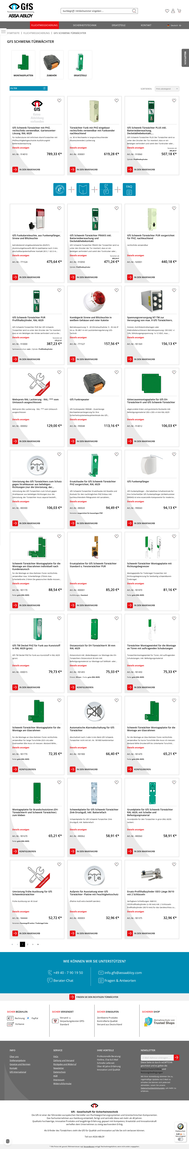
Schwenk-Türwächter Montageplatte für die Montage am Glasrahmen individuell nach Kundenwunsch (36, 566)
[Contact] (106, 186)
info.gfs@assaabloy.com (123, 972)
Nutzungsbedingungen (152, 1072)
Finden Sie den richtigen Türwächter (97, 997)
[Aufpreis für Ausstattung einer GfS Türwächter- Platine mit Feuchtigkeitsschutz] (94, 875)
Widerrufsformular (62, 1083)
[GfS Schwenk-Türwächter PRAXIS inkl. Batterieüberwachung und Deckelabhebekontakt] (94, 219)
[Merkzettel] (167, 11)
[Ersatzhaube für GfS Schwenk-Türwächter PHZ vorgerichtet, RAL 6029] (94, 465)
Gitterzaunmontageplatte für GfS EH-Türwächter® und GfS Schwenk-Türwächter (151, 401)
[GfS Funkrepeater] (94, 383)
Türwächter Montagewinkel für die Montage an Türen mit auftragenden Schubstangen (151, 647)
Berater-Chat (63, 980)
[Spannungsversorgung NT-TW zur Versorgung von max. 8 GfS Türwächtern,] (152, 301)
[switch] (180, 1139)
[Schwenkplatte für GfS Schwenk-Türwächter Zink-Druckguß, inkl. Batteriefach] (94, 793)
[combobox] (96, 11)
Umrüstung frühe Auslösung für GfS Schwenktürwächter (32, 893)
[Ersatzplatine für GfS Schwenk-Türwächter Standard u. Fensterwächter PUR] (94, 547)
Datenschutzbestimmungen (153, 1088)
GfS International (18, 1072)
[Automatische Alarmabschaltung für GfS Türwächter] (94, 711)
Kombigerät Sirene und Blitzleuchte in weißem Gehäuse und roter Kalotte (91, 319)
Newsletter (58, 1068)
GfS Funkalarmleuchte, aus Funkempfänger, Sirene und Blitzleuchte (36, 237)
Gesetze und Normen (20, 1064)
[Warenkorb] (179, 11)
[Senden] (176, 1058)
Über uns (14, 1056)
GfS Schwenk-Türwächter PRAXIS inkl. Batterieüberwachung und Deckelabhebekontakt (90, 238)
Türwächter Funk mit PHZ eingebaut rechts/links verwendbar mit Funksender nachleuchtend (92, 130)
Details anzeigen (20, 147)
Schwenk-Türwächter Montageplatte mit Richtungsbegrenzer (149, 565)
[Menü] (184, 1123)
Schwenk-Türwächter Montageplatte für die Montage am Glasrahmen (36, 729)
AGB (55, 1075)
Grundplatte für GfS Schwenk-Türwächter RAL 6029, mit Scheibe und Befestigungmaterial (150, 812)
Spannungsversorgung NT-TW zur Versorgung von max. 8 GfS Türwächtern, (150, 319)
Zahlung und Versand (63, 1060)
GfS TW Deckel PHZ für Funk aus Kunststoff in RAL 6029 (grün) (36, 647)
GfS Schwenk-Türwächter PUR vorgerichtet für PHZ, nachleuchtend (150, 237)
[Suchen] (134, 11)
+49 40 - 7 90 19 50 (68, 972)
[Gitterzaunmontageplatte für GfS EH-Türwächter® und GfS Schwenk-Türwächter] (152, 383)
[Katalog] (83, 189)
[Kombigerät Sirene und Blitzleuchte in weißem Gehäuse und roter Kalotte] (94, 301)
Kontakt (13, 1068)
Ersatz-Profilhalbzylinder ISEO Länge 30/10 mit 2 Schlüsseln (150, 893)
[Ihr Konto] (173, 11)
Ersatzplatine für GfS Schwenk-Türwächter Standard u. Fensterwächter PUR (93, 565)
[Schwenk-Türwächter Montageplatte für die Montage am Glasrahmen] (37, 711)
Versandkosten (89, 1146)
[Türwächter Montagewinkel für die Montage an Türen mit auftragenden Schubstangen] (152, 629)
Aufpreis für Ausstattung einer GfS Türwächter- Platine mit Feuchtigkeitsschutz (94, 893)
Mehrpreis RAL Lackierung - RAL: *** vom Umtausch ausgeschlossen (35, 401)
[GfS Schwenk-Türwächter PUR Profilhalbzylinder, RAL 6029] (37, 301)
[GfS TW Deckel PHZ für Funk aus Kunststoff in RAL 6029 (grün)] (37, 629)
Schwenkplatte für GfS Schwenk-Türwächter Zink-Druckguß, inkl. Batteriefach (94, 811)
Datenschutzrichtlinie (151, 1069)
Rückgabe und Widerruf (64, 1064)
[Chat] (106, 192)
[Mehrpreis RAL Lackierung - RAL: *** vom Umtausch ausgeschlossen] (37, 383)
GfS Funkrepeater (79, 399)
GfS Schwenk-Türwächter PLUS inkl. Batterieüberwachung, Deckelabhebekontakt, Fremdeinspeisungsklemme (146, 130)
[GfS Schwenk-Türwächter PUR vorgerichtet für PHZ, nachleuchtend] (152, 219)
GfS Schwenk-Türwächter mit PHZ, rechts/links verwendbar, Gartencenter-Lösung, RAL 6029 (34, 130)
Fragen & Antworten (120, 980)
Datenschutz (59, 1072)
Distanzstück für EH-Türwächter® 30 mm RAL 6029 (92, 647)
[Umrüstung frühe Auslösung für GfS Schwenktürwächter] (37, 875)
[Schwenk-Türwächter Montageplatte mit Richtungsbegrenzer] (152, 547)
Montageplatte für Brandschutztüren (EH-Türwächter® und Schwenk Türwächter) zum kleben (35, 812)
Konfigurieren (85, 687)
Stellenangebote (17, 1060)
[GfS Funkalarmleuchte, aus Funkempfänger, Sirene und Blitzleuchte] (37, 219)
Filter (13, 88)
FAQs (55, 1056)
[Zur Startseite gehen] (20, 10)
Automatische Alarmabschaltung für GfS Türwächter (92, 729)
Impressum (58, 1079)
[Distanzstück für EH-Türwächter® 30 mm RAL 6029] (94, 629)
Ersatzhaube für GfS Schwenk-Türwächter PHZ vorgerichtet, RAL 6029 (93, 483)
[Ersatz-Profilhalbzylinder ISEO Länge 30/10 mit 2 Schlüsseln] (152, 875)
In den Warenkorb (29, 169)
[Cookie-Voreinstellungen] (8, 1141)
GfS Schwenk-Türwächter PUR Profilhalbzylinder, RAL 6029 (28, 319)
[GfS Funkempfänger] (152, 465)
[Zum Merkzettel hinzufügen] (59, 101)
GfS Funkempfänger (138, 481)
